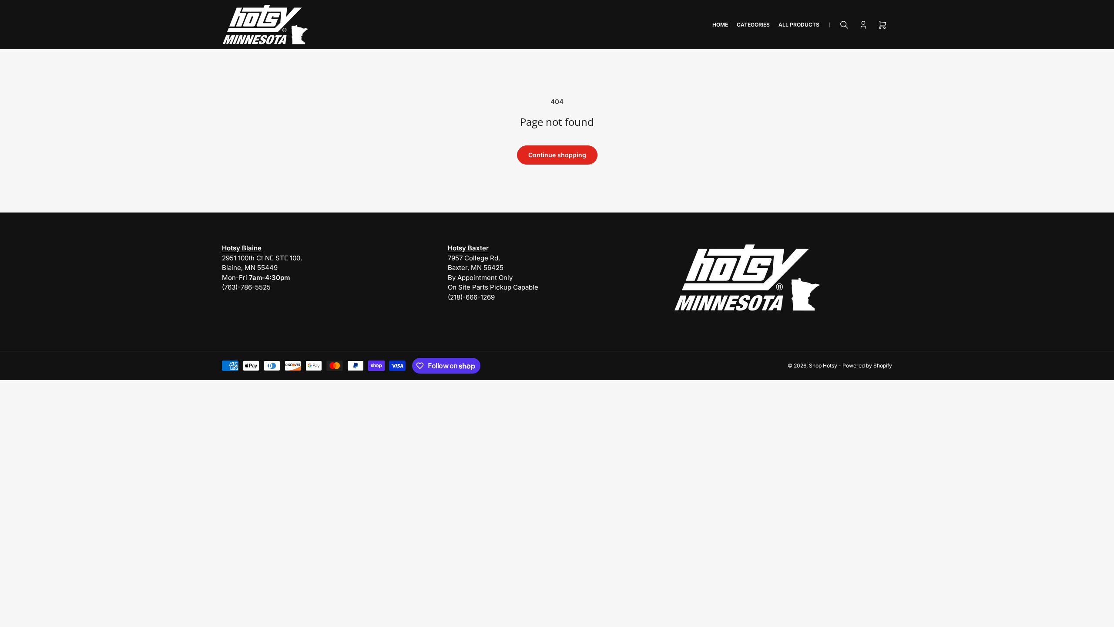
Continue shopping (557, 154)
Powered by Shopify (867, 365)
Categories (753, 24)
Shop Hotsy (823, 365)
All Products (798, 24)
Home (720, 24)
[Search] (844, 24)
